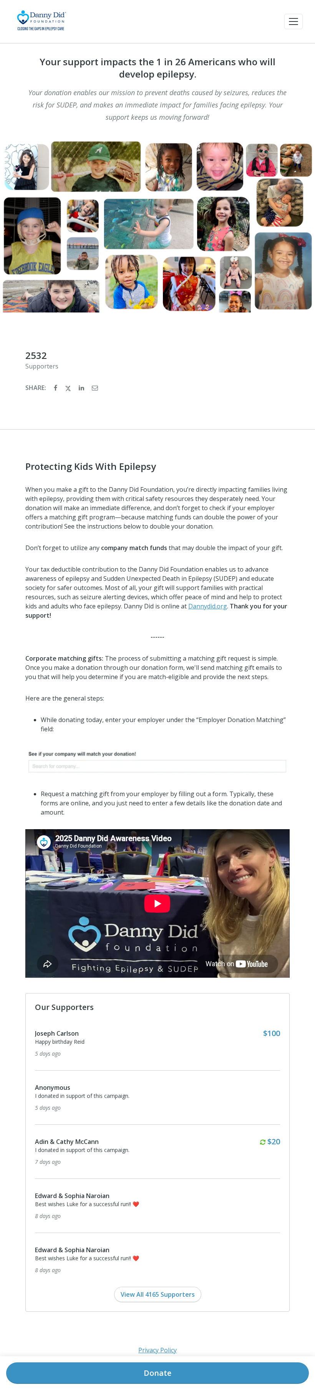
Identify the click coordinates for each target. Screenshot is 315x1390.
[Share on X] (69, 387)
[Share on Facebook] (56, 387)
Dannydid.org (207, 606)
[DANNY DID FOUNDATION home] (41, 21)
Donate (157, 1373)
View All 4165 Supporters (158, 1294)
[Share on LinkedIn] (82, 387)
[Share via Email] (95, 387)
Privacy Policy (157, 1350)
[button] (293, 21)
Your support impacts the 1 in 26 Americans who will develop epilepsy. (157, 68)
